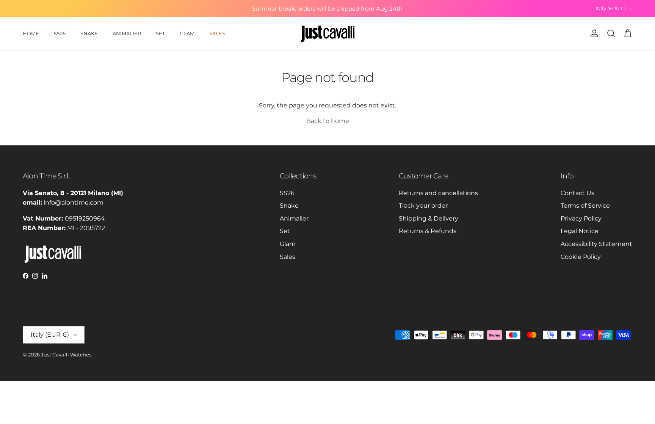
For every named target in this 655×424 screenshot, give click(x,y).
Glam (288, 243)
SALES (217, 33)
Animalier (294, 218)
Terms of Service (585, 205)
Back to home (327, 121)
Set (285, 231)
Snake (289, 205)
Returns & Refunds (427, 231)
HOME (31, 33)
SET (160, 33)
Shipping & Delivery (428, 218)
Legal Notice (580, 231)
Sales (287, 256)
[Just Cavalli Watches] (327, 34)
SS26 (60, 33)
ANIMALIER (127, 33)
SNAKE (89, 33)
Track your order (423, 205)
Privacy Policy (581, 218)
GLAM (187, 33)
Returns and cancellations (438, 193)
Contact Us (577, 193)
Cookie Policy (581, 256)
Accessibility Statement (596, 243)
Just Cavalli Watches (66, 354)
